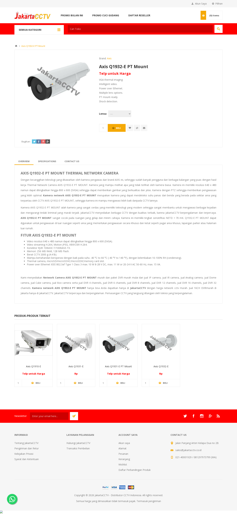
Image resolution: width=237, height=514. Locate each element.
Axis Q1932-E (161, 366)
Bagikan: (26, 141)
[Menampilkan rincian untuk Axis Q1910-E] (34, 343)
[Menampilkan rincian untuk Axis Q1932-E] (161, 343)
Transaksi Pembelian (78, 448)
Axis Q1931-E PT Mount (118, 366)
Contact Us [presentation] (72, 161)
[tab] (23, 161)
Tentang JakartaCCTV (26, 443)
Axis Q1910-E (33, 366)
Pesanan (123, 453)
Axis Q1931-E (76, 366)
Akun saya (124, 443)
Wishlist (122, 464)
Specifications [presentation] (47, 161)
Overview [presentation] (24, 161)
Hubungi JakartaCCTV (78, 443)
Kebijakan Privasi (23, 453)
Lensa (103, 113)
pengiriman (155, 501)
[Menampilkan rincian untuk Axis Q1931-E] (76, 343)
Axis (109, 58)
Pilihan (219, 3)
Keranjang (124, 459)
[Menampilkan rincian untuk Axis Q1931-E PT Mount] (119, 343)
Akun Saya (201, 3)
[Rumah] (16, 46)
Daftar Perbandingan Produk (134, 470)
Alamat (122, 448)
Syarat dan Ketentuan (26, 459)
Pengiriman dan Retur (26, 448)
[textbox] (140, 29)
